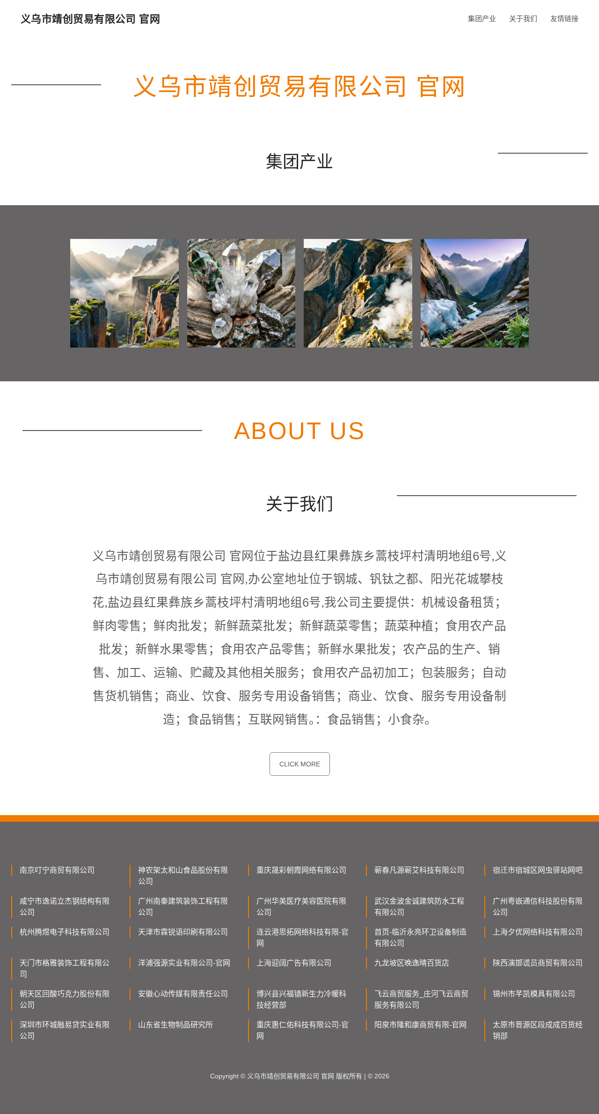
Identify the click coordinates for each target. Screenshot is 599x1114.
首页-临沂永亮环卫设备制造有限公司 (420, 937)
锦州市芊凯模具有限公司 (534, 994)
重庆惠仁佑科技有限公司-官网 (302, 1030)
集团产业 (482, 18)
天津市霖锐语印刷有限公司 (183, 932)
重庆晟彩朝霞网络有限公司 (301, 870)
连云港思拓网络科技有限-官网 (302, 937)
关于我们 (523, 18)
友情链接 (564, 18)
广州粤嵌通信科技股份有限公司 (538, 906)
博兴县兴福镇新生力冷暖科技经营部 (301, 999)
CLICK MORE (299, 764)
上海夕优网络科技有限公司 (538, 932)
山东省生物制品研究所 (175, 1025)
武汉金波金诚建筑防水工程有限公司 (419, 906)
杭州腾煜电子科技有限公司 (65, 932)
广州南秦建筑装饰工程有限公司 (183, 906)
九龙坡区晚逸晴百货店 (411, 963)
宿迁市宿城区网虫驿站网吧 (538, 870)
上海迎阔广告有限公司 (293, 963)
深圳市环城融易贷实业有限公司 (65, 1030)
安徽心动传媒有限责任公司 (183, 994)
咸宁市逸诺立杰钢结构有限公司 (65, 906)
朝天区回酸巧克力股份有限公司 (65, 999)
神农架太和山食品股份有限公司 (183, 875)
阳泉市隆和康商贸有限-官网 (420, 1025)
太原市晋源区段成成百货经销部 (538, 1030)
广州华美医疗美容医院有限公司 (301, 906)
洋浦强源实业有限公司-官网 (184, 963)
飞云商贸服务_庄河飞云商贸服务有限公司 (421, 999)
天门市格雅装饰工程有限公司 (65, 968)
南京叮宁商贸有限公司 (57, 870)
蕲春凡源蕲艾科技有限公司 (419, 870)
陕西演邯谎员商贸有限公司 (538, 963)
